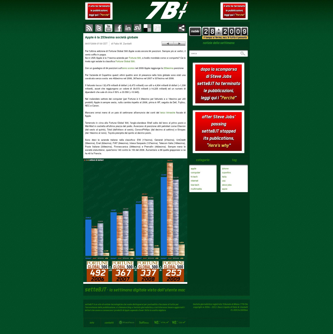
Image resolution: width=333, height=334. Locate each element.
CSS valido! (178, 322)
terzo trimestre (167, 112)
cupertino (226, 172)
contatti (109, 322)
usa (223, 180)
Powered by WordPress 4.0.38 (126, 322)
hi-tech (194, 176)
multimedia (196, 188)
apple (193, 168)
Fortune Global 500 (125, 61)
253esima (168, 68)
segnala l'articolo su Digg (157, 28)
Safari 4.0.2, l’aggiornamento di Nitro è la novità (167, 44)
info (91, 322)
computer (195, 172)
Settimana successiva (218, 29)
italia (224, 176)
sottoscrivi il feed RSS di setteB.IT (89, 28)
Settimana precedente (218, 33)
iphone (225, 168)
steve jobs (227, 184)
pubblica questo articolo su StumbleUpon (138, 28)
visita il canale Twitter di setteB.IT (99, 28)
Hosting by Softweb (143, 322)
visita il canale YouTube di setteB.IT (108, 28)
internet (194, 180)
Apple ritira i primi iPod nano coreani (179, 44)
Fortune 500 (135, 57)
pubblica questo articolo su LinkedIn (128, 28)
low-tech (195, 184)
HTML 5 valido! (161, 322)
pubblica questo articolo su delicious (147, 28)
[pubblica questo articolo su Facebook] (118, 28)
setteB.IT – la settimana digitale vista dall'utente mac (166, 10)
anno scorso (128, 68)
